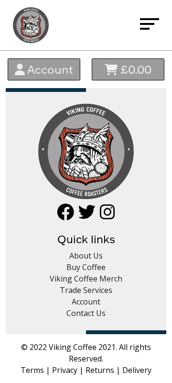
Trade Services (86, 290)
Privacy (64, 370)
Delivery (136, 370)
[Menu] (149, 25)
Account (49, 69)
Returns (100, 370)
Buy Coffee (86, 267)
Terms (32, 370)
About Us (86, 255)
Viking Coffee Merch (86, 278)
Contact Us (86, 313)
